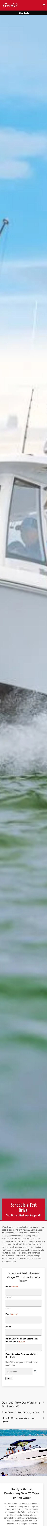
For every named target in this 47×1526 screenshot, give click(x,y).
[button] (44, 5)
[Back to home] (10, 5)
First (8, 1297)
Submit (8, 1378)
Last (7, 1308)
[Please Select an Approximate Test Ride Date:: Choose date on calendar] (35, 1371)
